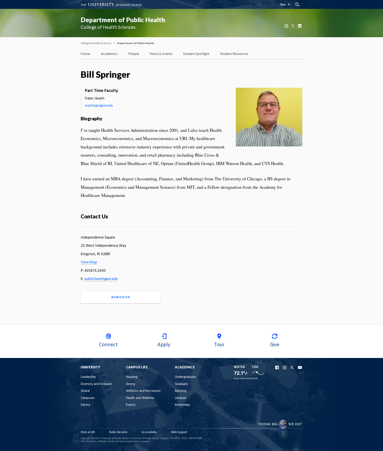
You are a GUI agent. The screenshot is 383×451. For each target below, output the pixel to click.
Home (85, 53)
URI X (292, 367)
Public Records (118, 432)
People (133, 53)
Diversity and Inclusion (96, 384)
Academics (109, 53)
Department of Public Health (123, 19)
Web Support (179, 432)
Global (85, 391)
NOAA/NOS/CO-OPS (249, 378)
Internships (182, 405)
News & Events (161, 53)
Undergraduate (185, 377)
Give (274, 345)
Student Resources (234, 53)
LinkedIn (300, 26)
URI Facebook (277, 367)
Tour (219, 345)
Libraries (180, 398)
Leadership (88, 377)
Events (130, 405)
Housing (131, 377)
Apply (163, 345)
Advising (180, 391)
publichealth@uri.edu (101, 279)
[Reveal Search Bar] (297, 4)
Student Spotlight (196, 53)
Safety (85, 405)
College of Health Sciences (96, 43)
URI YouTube (300, 367)
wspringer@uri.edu (99, 106)
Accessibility (149, 432)
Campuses (88, 398)
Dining (130, 384)
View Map (89, 262)
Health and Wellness (140, 398)
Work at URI (88, 432)
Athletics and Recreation (143, 391)
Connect (108, 345)
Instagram (287, 26)
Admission (120, 297)
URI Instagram (285, 367)
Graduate (181, 384)
